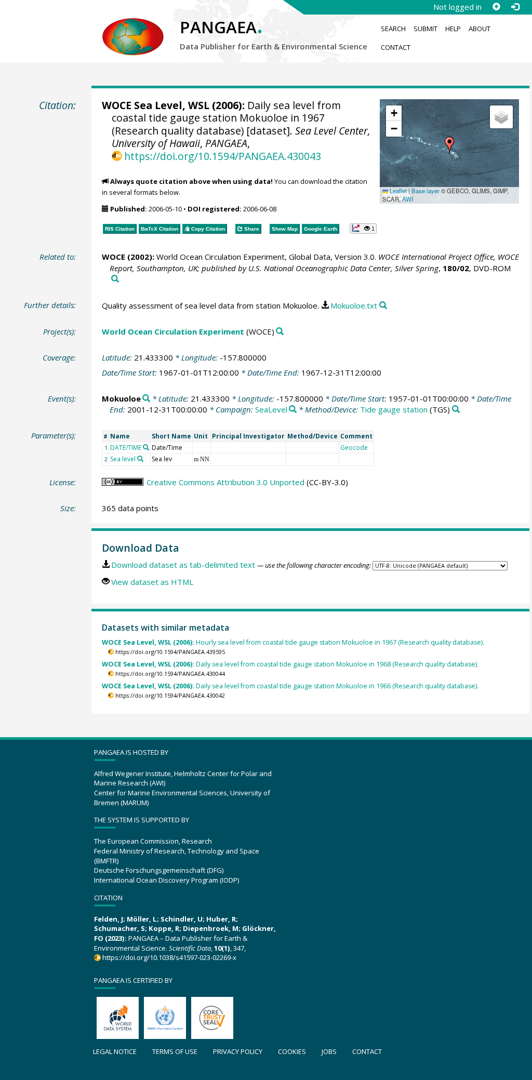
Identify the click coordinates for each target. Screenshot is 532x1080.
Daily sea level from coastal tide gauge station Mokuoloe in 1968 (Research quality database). (290, 664)
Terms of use (174, 1051)
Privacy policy (237, 1051)
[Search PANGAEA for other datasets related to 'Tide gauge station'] (456, 410)
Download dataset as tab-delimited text (183, 564)
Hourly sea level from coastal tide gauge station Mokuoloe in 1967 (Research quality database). (293, 642)
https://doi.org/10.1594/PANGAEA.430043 (222, 156)
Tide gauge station (394, 409)
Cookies (292, 1051)
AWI (407, 199)
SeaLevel (271, 409)
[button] (449, 145)
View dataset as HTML (152, 582)
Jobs (329, 1051)
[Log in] (515, 7)
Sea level (123, 459)
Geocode (354, 447)
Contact (395, 47)
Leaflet (397, 190)
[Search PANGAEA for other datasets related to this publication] (115, 279)
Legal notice (115, 1051)
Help (453, 28)
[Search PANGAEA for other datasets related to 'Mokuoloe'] (146, 399)
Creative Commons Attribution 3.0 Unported (225, 482)
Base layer (425, 190)
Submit (425, 28)
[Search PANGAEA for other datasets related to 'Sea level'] (140, 459)
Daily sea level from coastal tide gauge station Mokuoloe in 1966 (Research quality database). (290, 686)
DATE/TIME (125, 447)
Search (393, 28)
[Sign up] (496, 7)
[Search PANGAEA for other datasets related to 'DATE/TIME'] (146, 447)
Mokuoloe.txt (353, 305)
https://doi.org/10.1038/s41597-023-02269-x (169, 957)
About (479, 28)
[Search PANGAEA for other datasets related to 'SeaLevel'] (293, 410)
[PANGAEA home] (133, 26)
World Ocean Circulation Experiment (173, 331)
